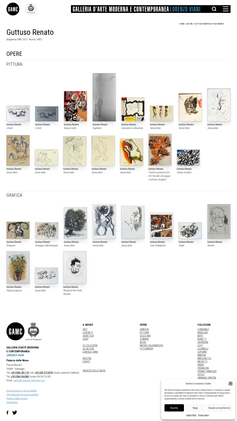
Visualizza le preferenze (219, 407)
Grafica (144, 329)
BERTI (200, 335)
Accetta (174, 407)
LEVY (200, 345)
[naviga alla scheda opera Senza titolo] (161, 113)
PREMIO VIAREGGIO (207, 371)
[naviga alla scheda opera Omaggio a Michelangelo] (46, 230)
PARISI (201, 364)
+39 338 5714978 (44, 372)
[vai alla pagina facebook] (9, 413)
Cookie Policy (191, 415)
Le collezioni (90, 345)
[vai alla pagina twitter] (16, 413)
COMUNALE (203, 329)
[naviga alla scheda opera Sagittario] (104, 97)
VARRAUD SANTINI (207, 377)
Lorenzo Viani (90, 351)
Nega (195, 407)
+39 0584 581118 (20, 372)
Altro (143, 342)
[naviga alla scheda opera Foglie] (190, 230)
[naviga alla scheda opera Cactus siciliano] (188, 157)
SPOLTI (201, 374)
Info (85, 329)
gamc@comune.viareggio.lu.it (29, 380)
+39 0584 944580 (20, 376)
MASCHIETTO (204, 358)
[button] (230, 383)
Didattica (88, 335)
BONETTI (202, 339)
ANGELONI (202, 332)
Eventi (86, 361)
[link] (15, 9)
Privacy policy (203, 415)
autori (190, 24)
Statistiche (12, 402)
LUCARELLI (203, 348)
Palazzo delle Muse (94, 370)
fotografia (146, 348)
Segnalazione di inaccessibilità (22, 394)
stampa (144, 339)
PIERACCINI (203, 368)
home (182, 24)
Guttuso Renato (216, 24)
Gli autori (88, 348)
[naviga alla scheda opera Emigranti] (18, 230)
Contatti (88, 332)
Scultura (145, 335)
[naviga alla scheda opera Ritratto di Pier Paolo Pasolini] (74, 267)
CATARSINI (203, 342)
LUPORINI (202, 351)
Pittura (144, 332)
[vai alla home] (15, 331)
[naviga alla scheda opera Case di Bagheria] (161, 226)
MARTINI (202, 355)
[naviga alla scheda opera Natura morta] (75, 106)
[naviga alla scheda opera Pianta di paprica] (18, 267)
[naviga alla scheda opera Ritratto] (218, 221)
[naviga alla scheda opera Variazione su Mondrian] (132, 109)
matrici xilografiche (151, 345)
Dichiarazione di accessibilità (21, 390)
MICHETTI (202, 361)
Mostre (87, 358)
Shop (86, 339)
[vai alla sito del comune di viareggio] (34, 331)
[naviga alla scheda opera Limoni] (18, 113)
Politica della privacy (17, 398)
